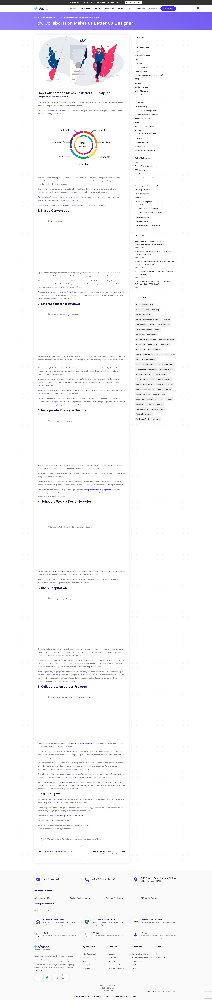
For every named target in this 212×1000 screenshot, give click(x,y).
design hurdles (60, 571)
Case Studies (140, 8)
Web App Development (144, 190)
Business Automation (144, 315)
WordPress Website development (148, 419)
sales (137, 162)
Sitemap (86, 968)
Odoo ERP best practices (145, 379)
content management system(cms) (149, 75)
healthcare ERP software (145, 354)
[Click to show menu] (198, 8)
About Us (72, 8)
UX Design (49, 839)
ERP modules (140, 344)
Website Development (49, 17)
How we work (85, 8)
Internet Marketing (142, 130)
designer (65, 782)
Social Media (140, 174)
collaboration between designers (79, 743)
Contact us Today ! (133, 2)
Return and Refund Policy (142, 957)
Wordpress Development (148, 208)
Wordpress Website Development (148, 225)
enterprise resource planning (146, 335)
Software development (144, 178)
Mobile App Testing (143, 374)
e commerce (140, 99)
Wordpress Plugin (142, 217)
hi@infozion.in (51, 879)
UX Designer (76, 839)
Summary (138, 182)
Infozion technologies (165, 364)
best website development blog (147, 310)
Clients (86, 957)
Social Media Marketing (148, 133)
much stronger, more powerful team (69, 816)
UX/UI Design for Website (91, 839)
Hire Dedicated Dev (90, 954)
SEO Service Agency (149, 898)
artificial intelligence (142, 55)
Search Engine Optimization (146, 166)
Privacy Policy (137, 961)
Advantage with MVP (42, 898)
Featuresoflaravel (154, 349)
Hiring (137, 122)
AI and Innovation (142, 47)
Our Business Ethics (115, 965)
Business (138, 63)
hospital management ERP (145, 359)
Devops (138, 83)
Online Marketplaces (143, 158)
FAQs (158, 954)
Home (36, 17)
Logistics (138, 138)
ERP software (153, 344)
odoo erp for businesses (144, 384)
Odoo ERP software (143, 394)
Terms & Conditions (140, 954)
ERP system (165, 344)
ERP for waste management (146, 339)
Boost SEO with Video (116, 968)
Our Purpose (113, 957)
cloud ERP (166, 320)
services (169, 399)
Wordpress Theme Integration (150, 212)
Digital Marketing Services (44, 911)
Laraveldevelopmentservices (146, 369)
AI (136, 43)
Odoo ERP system (159, 394)
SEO (161, 399)
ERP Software (109, 8)
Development (141, 325)
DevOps (152, 325)
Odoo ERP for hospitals (165, 384)
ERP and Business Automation (146, 114)
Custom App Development (80, 898)
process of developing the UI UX (100, 490)
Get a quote (168, 8)
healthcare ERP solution (166, 354)
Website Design (158, 409)
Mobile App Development (145, 150)
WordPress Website (142, 221)
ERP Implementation (143, 118)
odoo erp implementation (145, 389)
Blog (129, 8)
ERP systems (140, 349)
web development (142, 409)
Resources (153, 8)
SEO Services (140, 170)
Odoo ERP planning (164, 389)
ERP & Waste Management (145, 111)
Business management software (147, 320)
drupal (157, 330)
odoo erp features (164, 379)
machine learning (141, 142)
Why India (111, 961)
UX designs (42, 766)
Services (97, 8)
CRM (137, 79)
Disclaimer (136, 965)
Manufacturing (140, 146)
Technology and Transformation (147, 186)
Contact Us (161, 957)
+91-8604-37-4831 (104, 879)
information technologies (145, 126)
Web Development (142, 193)
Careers (86, 961)
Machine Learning (166, 369)
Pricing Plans (88, 965)
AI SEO (137, 51)
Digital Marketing (141, 91)
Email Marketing (141, 107)
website (138, 197)
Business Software (142, 67)
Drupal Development (143, 95)
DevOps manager (142, 87)
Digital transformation (144, 330)
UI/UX (61, 17)
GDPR (134, 968)
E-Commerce (140, 103)
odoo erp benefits (159, 374)
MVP (137, 154)
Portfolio (121, 8)
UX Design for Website (62, 839)
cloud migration (141, 71)
